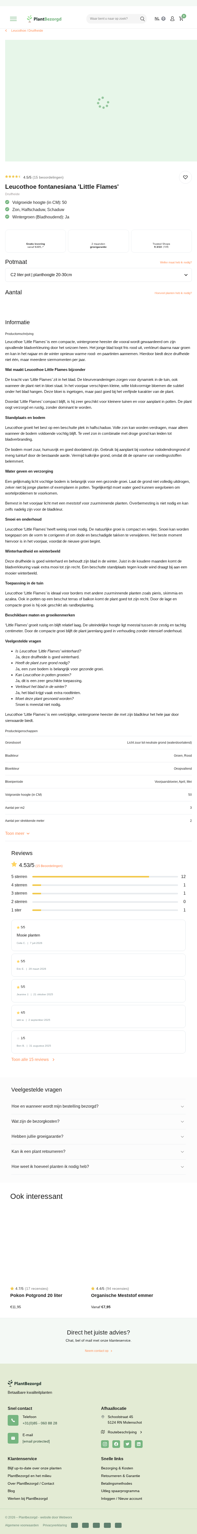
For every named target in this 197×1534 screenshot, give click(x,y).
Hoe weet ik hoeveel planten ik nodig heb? (50, 1166)
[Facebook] (116, 1444)
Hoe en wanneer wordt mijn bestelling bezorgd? (55, 1106)
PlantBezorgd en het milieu (29, 1476)
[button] (185, 177)
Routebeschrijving (123, 1432)
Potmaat (16, 262)
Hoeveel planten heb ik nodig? (173, 293)
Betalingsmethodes (116, 1483)
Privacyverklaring (55, 1525)
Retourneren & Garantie (120, 1476)
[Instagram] (105, 1444)
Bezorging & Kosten (117, 1468)
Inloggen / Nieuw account (121, 1498)
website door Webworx (56, 1517)
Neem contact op (97, 1351)
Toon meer (15, 833)
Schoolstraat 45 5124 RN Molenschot (125, 1419)
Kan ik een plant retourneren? (38, 1151)
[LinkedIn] (139, 1444)
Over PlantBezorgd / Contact (31, 1483)
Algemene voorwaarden (22, 1525)
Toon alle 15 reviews (30, 1059)
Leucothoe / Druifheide (27, 30)
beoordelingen (48, 177)
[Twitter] (127, 1444)
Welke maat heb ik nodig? (176, 262)
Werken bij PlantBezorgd (28, 1498)
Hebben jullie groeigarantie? (37, 1136)
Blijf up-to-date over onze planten (35, 1468)
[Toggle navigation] (13, 19)
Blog (11, 1491)
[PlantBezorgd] (44, 18)
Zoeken (142, 18)
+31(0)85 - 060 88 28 (40, 1423)
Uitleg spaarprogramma (120, 1491)
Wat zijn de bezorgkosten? (36, 1121)
